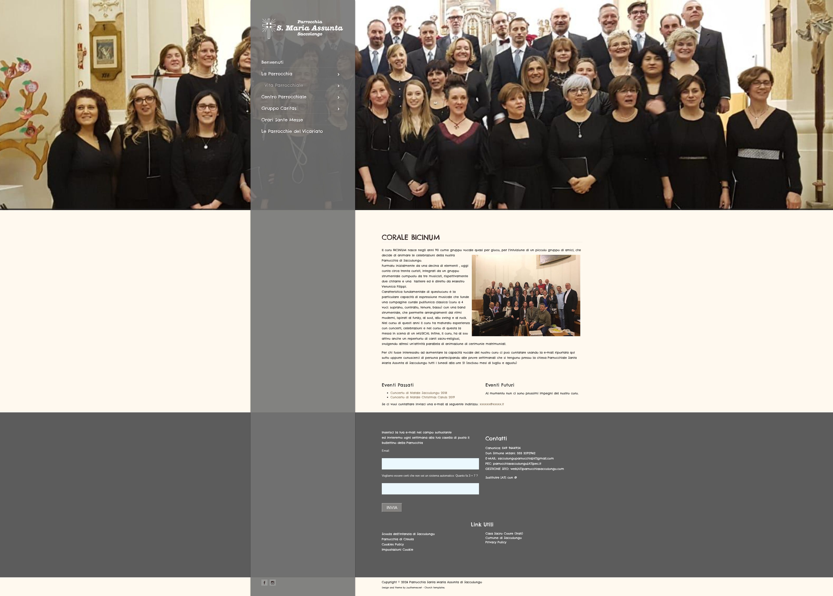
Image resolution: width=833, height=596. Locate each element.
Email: (386, 450)
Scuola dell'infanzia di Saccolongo (408, 534)
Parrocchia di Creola (398, 539)
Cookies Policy (393, 544)
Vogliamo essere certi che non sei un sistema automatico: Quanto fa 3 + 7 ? (430, 475)
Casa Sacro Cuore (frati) (504, 533)
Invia (392, 507)
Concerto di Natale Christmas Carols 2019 (422, 397)
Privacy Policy (495, 542)
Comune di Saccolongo (503, 538)
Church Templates (434, 587)
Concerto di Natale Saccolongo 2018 (418, 393)
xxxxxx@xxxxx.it (492, 404)
